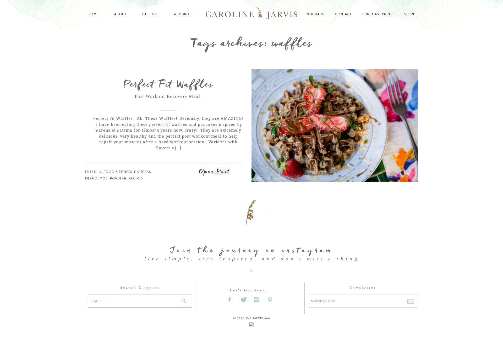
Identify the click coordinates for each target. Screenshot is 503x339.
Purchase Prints (377, 14)
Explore (150, 14)
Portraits (315, 14)
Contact (343, 14)
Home (93, 14)
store (409, 14)
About (120, 14)
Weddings (183, 14)
